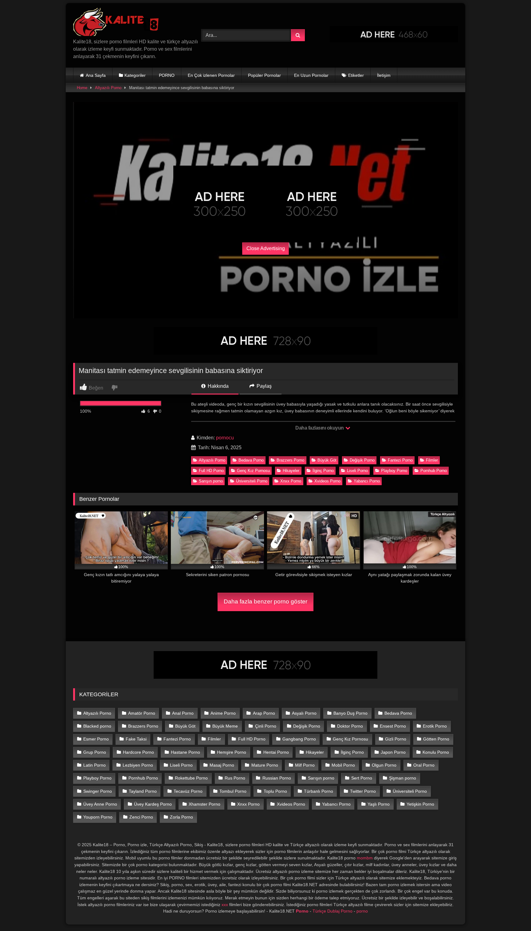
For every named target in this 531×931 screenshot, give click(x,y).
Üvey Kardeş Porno (153, 804)
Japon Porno (393, 752)
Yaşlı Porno (379, 804)
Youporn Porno (97, 817)
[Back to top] (512, 913)
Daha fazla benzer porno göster (265, 601)
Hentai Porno (276, 752)
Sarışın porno (211, 481)
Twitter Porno (363, 791)
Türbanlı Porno (318, 791)
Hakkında (217, 386)
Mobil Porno (343, 765)
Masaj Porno (222, 765)
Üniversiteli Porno (251, 481)
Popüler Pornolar (264, 75)
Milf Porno (305, 765)
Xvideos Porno (327, 481)
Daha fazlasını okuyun (320, 427)
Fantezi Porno (400, 460)
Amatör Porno (141, 713)
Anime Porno (223, 713)
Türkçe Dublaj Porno (332, 911)
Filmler (432, 460)
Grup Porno (94, 752)
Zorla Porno (181, 817)
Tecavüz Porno (188, 791)
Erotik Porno (435, 726)
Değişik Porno (362, 460)
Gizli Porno (395, 739)
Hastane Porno (185, 752)
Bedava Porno (251, 460)
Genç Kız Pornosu (253, 470)
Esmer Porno (96, 739)
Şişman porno (402, 778)
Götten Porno (436, 739)
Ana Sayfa (96, 75)
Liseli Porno (357, 470)
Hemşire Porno (231, 752)
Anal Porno (183, 713)
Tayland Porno (143, 791)
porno (362, 911)
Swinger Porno (97, 791)
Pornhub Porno (433, 470)
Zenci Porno (141, 817)
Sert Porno (361, 778)
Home (82, 87)
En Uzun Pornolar (311, 75)
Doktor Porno (350, 726)
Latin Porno (94, 765)
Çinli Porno (265, 726)
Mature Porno (264, 765)
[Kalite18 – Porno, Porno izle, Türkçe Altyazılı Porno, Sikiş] (117, 23)
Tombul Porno (232, 791)
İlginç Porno (323, 470)
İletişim (384, 75)
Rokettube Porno (191, 778)
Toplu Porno (275, 791)
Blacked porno (97, 726)
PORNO (167, 75)
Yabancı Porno (367, 481)
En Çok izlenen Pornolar (211, 75)
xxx (225, 904)
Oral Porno (424, 765)
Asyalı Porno (304, 713)
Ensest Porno (393, 726)
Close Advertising (265, 248)
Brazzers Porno (290, 460)
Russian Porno (276, 778)
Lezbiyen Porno (138, 765)
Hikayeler (291, 470)
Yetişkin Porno (420, 804)
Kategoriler (135, 75)
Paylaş (263, 386)
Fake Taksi (136, 739)
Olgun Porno (384, 765)
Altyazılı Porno (108, 87)
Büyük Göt (326, 460)
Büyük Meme (225, 726)
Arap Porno (264, 713)
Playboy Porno (394, 470)
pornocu (225, 437)
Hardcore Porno (138, 752)
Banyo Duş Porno (350, 713)
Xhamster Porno (204, 804)
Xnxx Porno (290, 481)
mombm (365, 857)
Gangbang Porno (299, 739)
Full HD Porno (211, 470)
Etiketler (356, 75)
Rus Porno (235, 778)
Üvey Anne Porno (100, 804)
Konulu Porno (436, 752)
